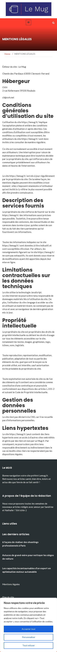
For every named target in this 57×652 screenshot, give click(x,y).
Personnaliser (28, 637)
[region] (28, 625)
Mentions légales (11, 584)
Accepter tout (28, 629)
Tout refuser (28, 645)
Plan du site (8, 597)
